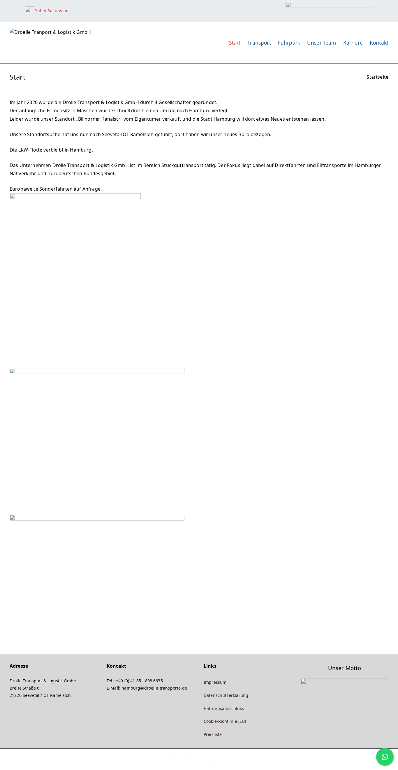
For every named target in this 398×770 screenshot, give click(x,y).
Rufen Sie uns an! (52, 10)
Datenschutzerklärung (226, 695)
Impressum (215, 682)
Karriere (353, 42)
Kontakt (379, 42)
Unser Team (321, 42)
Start (234, 42)
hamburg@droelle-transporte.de (154, 688)
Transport (259, 42)
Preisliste (213, 734)
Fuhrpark (289, 42)
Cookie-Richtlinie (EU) (225, 721)
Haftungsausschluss (224, 708)
